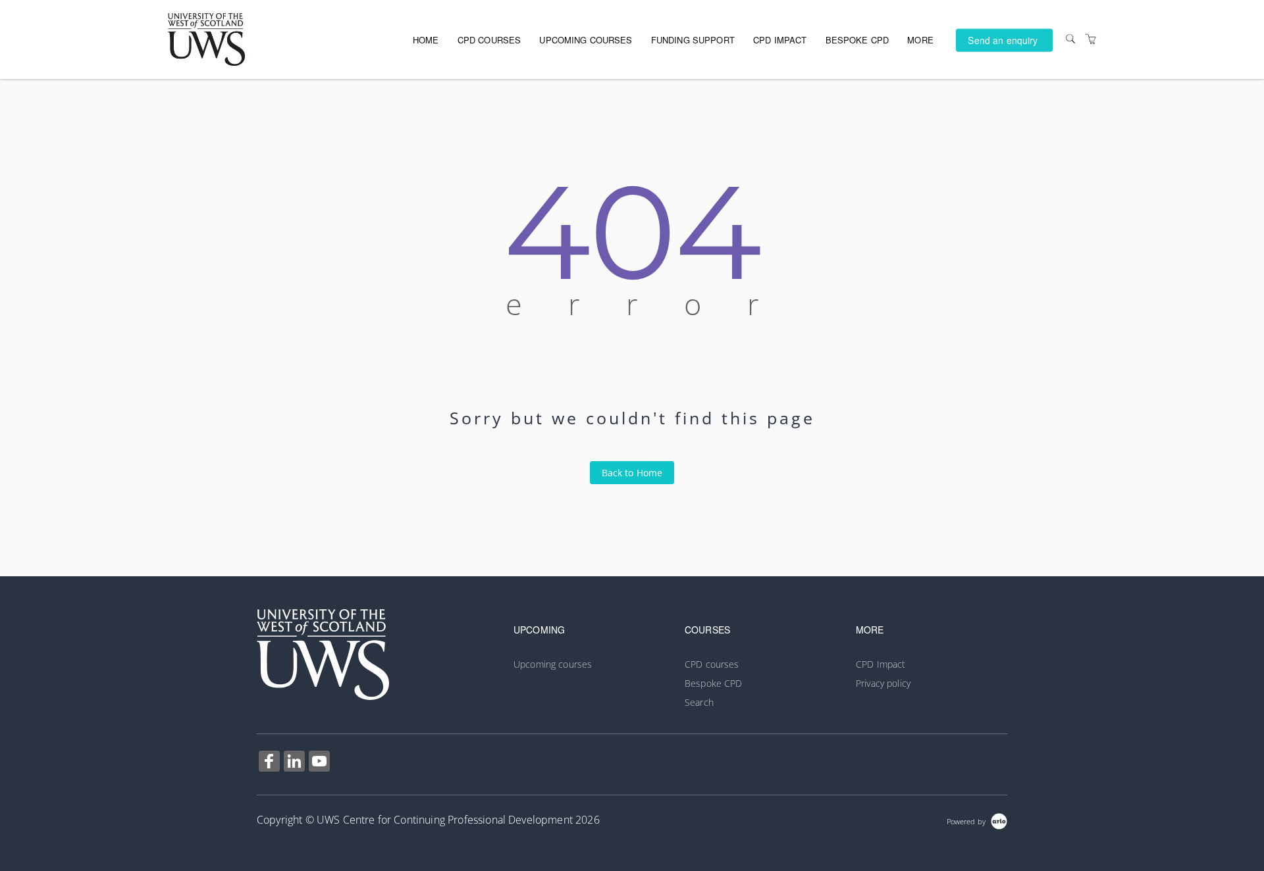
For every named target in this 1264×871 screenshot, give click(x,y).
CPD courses (489, 40)
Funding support (693, 40)
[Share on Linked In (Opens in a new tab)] (294, 763)
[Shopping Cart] (1091, 39)
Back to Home (632, 472)
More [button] (920, 40)
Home (426, 40)
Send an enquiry (1003, 39)
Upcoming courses (585, 40)
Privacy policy (883, 683)
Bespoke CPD (857, 40)
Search (699, 702)
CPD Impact (779, 40)
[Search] (1070, 39)
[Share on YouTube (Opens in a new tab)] (319, 763)
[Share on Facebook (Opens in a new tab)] (269, 763)
